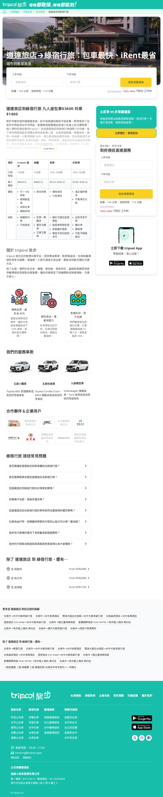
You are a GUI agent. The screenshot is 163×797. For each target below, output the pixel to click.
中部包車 (27, 11)
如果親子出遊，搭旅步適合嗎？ (27, 499)
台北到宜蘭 (70, 727)
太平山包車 (17, 722)
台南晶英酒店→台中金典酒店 (121, 615)
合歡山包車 (17, 732)
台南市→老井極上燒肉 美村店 (19, 628)
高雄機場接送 (51, 732)
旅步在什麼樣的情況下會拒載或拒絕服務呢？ (34, 532)
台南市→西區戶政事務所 (83, 628)
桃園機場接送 (51, 717)
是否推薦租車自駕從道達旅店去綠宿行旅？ (33, 477)
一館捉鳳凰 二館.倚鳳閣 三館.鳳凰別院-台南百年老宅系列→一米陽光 (40, 667)
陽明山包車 (17, 727)
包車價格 (76, 695)
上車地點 (17, 74)
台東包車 (34, 732)
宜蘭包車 (34, 717)
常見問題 (118, 695)
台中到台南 (70, 737)
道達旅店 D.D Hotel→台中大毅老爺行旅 (25, 622)
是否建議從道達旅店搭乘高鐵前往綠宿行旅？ (34, 466)
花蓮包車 (34, 722)
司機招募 (133, 695)
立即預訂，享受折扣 (126, 133)
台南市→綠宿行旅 (13, 648)
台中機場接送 (51, 727)
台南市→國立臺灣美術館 (62, 622)
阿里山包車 (17, 717)
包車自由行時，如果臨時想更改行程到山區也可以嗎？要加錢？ (44, 521)
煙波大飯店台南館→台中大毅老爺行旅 (82, 615)
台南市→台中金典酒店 (47, 615)
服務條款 (27, 757)
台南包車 (34, 737)
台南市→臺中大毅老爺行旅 (53, 628)
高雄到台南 (70, 717)
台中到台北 (70, 722)
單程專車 (90, 695)
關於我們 (147, 695)
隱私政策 (15, 757)
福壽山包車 (17, 737)
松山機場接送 (51, 722)
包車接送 (14, 11)
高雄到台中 (70, 732)
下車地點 (71, 74)
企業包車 (104, 695)
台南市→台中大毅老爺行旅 (18, 615)
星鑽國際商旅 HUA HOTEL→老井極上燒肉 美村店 (104, 622)
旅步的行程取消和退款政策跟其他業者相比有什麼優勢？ (41, 544)
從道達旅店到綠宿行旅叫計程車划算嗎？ (32, 488)
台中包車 (40, 11)
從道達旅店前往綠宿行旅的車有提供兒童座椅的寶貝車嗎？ (42, 510)
